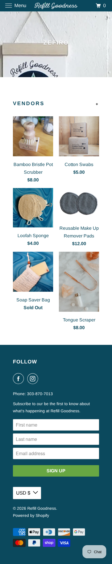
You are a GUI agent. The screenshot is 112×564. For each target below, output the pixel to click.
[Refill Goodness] (56, 5)
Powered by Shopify (31, 515)
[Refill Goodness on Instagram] (33, 378)
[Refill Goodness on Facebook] (19, 378)
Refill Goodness (41, 508)
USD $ (23, 493)
